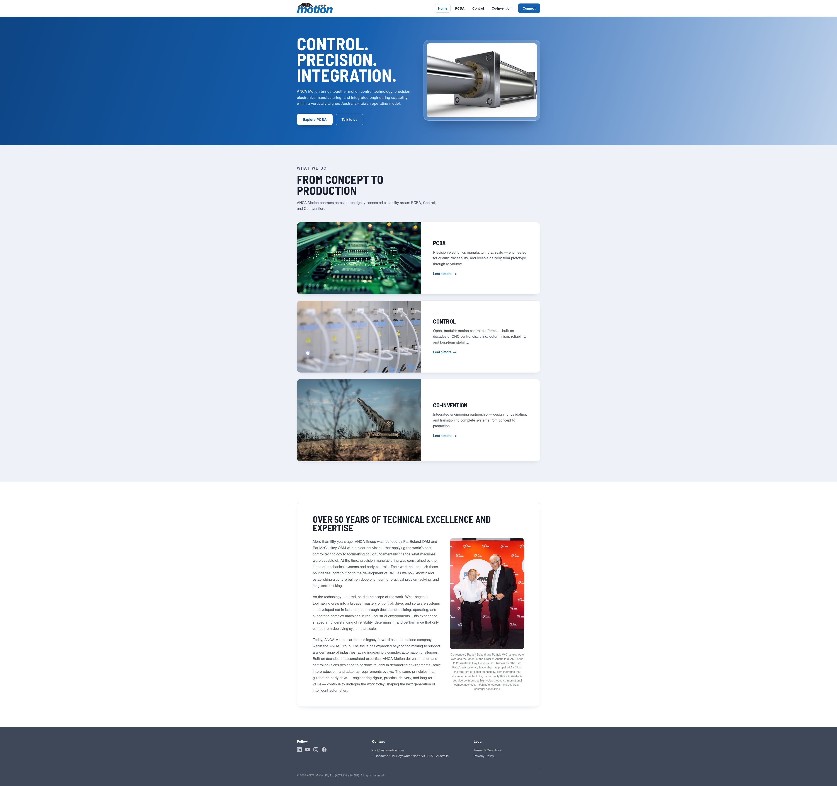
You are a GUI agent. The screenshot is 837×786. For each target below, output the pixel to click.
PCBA (459, 8)
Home (442, 8)
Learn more (444, 273)
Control (478, 8)
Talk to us (349, 119)
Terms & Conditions (488, 750)
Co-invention (501, 8)
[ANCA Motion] (315, 8)
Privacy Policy (484, 755)
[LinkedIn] (299, 750)
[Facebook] (324, 750)
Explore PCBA (315, 119)
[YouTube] (307, 750)
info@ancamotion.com (388, 750)
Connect (529, 8)
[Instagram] (315, 750)
